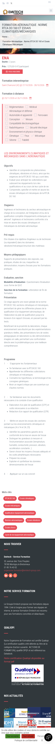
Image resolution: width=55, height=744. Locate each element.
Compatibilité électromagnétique (24, 123)
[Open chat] (48, 737)
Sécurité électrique (38, 127)
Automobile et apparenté (20, 115)
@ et (15, 98)
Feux (27, 135)
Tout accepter (13, 736)
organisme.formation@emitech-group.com (22, 570)
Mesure (29, 119)
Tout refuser (28, 736)
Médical (33, 106)
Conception (14, 119)
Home (4, 36)
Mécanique (40, 135)
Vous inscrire (14, 72)
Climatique (14, 135)
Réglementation (16, 106)
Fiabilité (25, 140)
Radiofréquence (16, 127)
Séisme (12, 140)
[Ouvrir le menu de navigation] (51, 10)
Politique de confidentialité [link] (26, 740)
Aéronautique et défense (20, 111)
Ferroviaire (43, 115)
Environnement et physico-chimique (25, 131)
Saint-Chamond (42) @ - (23, 85)
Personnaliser (43, 736)
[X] (15, 575)
